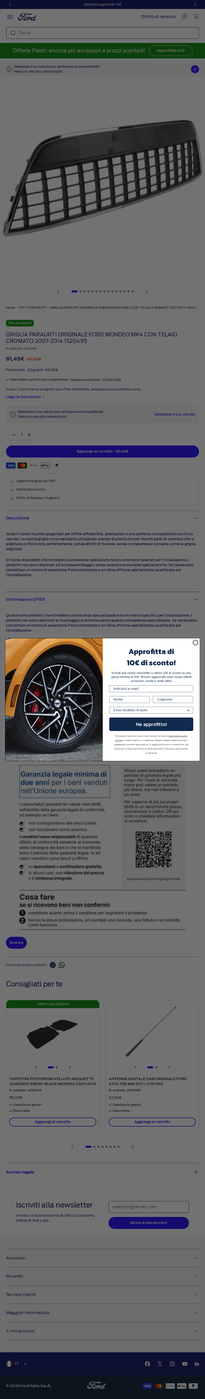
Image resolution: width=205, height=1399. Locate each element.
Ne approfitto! (151, 724)
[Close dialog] (195, 642)
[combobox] (150, 710)
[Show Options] (188, 710)
